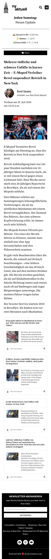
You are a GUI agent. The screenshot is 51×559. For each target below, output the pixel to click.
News (27, 53)
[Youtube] (31, 542)
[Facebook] (19, 542)
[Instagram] (25, 542)
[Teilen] (44, 349)
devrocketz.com (34, 553)
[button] (40, 8)
